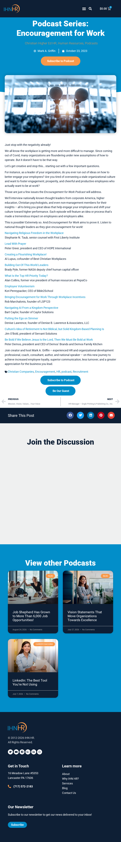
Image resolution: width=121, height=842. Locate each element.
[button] (84, 9)
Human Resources (71, 43)
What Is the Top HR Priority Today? (26, 275)
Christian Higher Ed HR (41, 43)
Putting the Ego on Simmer (21, 318)
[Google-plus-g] (27, 751)
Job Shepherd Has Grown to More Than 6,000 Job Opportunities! (31, 616)
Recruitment (80, 371)
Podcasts (91, 43)
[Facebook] (22, 751)
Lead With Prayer (15, 243)
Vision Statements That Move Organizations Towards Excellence (85, 616)
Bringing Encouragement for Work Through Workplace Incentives (45, 297)
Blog (65, 788)
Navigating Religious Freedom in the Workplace (34, 233)
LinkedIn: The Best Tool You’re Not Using (30, 682)
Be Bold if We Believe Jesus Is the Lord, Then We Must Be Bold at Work (49, 339)
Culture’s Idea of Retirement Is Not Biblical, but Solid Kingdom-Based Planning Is (55, 329)
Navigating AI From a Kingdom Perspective (31, 307)
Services (67, 783)
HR (58, 371)
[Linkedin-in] (33, 751)
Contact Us (69, 793)
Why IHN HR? (70, 778)
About (66, 774)
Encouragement (45, 371)
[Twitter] (10, 751)
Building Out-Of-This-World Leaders (26, 265)
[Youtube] (16, 751)
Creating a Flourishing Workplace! (26, 254)
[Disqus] (60, 489)
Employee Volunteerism (20, 286)
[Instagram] (39, 751)
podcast (66, 371)
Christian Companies (21, 371)
